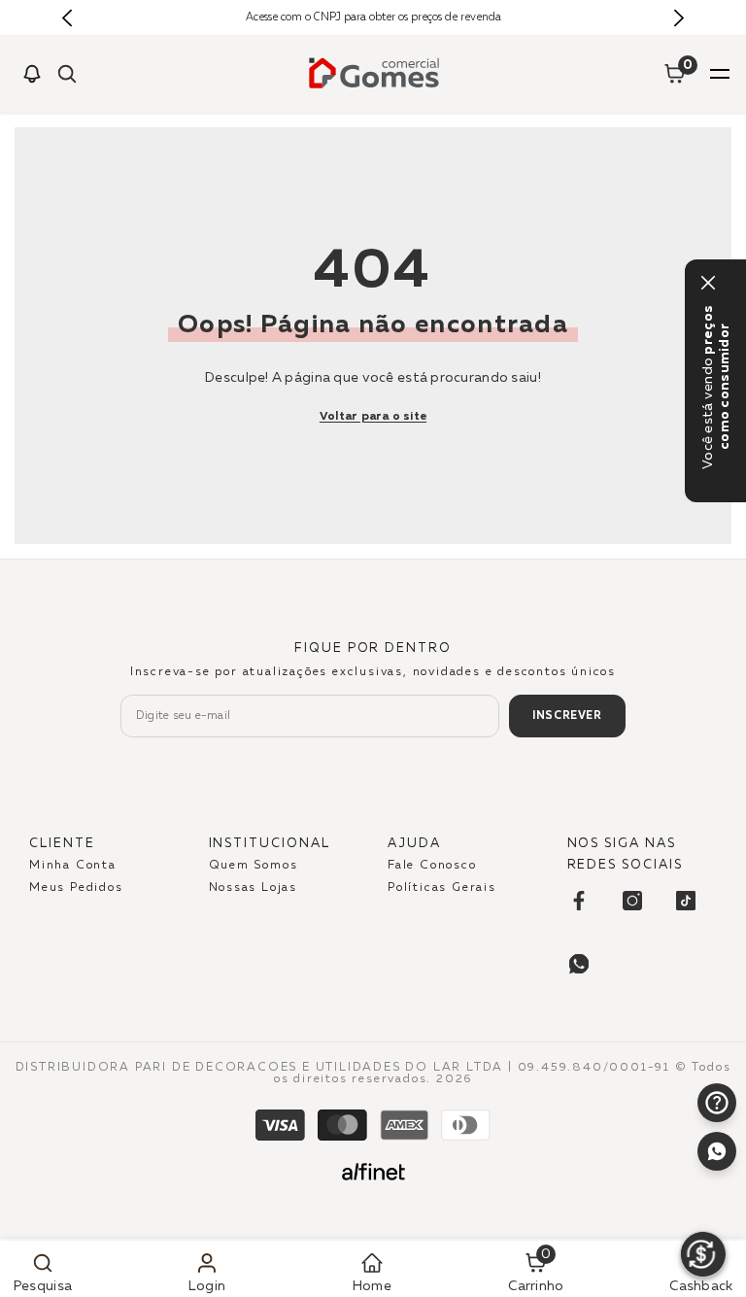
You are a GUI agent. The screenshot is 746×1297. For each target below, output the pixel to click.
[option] (373, 17)
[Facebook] (579, 900)
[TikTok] (685, 900)
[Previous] (68, 18)
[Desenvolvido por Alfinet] (373, 1171)
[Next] (678, 18)
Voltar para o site (373, 417)
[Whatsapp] (716, 1151)
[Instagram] (632, 900)
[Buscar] (67, 74)
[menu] (719, 73)
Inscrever (566, 715)
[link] (42, 1269)
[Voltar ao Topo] (716, 1199)
